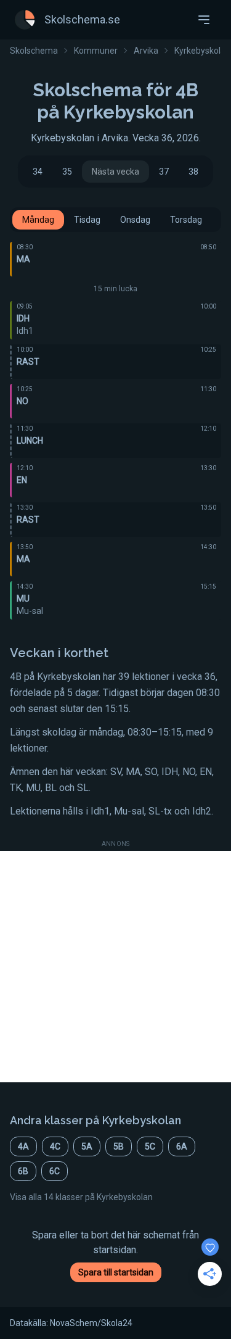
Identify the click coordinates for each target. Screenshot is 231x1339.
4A (23, 1146)
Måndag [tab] (38, 220)
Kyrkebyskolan (202, 51)
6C (54, 1171)
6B (23, 1171)
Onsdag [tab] (135, 220)
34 (38, 171)
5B (118, 1146)
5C (150, 1146)
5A (86, 1146)
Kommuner (96, 51)
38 (193, 171)
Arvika (146, 51)
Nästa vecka (115, 171)
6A (181, 1146)
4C (55, 1146)
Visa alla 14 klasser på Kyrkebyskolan (81, 1197)
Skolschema (34, 51)
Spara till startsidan (115, 1272)
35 (67, 171)
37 (164, 171)
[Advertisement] (115, 966)
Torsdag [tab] (186, 220)
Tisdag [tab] (87, 220)
